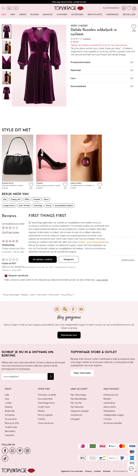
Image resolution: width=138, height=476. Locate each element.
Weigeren (68, 259)
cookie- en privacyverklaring (93, 242)
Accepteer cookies (42, 259)
